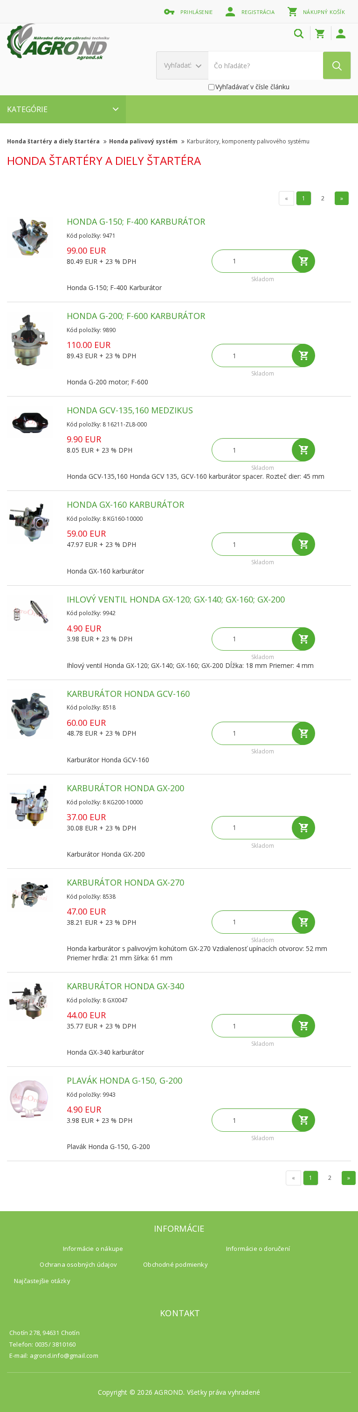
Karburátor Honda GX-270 (125, 882)
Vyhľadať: (178, 65)
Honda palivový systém (144, 141)
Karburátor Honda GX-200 (125, 788)
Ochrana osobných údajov (78, 1264)
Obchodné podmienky (175, 1264)
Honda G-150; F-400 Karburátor (136, 221)
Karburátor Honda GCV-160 (128, 693)
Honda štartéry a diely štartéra (54, 141)
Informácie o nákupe (93, 1248)
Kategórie (27, 109)
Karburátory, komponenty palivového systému (248, 141)
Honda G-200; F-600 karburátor (136, 315)
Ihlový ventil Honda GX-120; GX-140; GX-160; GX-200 (176, 599)
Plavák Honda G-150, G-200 (124, 1080)
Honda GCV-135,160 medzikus (130, 410)
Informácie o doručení (258, 1248)
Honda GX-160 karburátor (125, 504)
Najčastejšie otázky (42, 1281)
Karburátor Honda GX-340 (125, 986)
